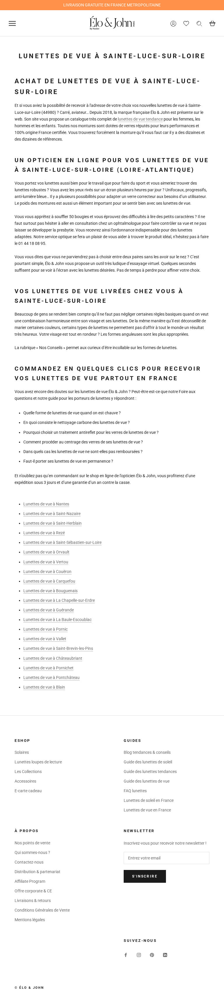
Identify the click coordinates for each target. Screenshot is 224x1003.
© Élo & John (29, 988)
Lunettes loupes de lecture (38, 762)
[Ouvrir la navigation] (12, 23)
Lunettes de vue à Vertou (45, 562)
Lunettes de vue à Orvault (46, 552)
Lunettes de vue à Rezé (44, 532)
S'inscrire (145, 876)
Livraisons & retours (33, 900)
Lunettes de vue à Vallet (44, 638)
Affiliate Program (30, 881)
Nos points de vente (32, 843)
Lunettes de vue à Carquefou (49, 581)
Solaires (22, 752)
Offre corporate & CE (33, 891)
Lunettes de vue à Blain (44, 687)
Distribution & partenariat (37, 871)
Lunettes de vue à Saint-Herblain (52, 523)
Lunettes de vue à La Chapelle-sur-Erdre (59, 600)
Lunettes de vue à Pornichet (48, 668)
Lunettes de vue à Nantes (46, 504)
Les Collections (28, 771)
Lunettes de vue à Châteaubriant (52, 658)
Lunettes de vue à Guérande (48, 610)
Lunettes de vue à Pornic (45, 629)
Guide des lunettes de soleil (148, 762)
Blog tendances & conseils (147, 752)
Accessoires (25, 781)
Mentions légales (30, 919)
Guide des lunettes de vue (146, 781)
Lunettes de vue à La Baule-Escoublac (57, 619)
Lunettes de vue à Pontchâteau (51, 677)
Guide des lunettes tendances (150, 771)
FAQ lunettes (135, 790)
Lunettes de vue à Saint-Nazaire (51, 513)
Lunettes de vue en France (147, 810)
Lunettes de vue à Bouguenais (50, 590)
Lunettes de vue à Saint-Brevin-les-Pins (58, 648)
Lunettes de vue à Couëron (47, 571)
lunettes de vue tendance (140, 119)
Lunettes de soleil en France (149, 800)
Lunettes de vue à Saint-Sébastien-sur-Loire (62, 542)
